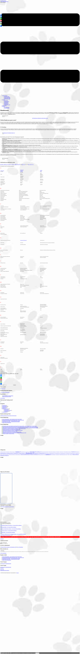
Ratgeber (3, 99)
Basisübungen (6, 409)
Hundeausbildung (4, 95)
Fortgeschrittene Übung (7, 410)
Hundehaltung (6, 102)
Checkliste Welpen (11, 433)
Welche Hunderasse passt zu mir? (64, 454)
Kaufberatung (77, 453)
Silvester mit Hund (41, 454)
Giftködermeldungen (7, 104)
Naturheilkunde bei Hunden (18, 430)
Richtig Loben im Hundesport (6, 422)
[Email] (40, 381)
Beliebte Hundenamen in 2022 (15, 429)
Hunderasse (30, 453)
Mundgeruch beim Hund (12, 454)
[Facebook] (40, 375)
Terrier (41, 171)
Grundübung (38, 451)
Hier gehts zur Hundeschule (5, 392)
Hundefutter (16, 453)
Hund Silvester (68, 453)
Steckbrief (48, 454)
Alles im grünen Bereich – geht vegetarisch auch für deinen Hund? (12, 419)
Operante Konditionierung (25, 454)
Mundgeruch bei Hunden (6, 454)
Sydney (18, 572)
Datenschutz (2, 569)
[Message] (40, 382)
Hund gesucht (47, 453)
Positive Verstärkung (35, 454)
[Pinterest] (40, 379)
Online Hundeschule (7, 97)
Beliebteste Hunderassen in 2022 (21, 432)
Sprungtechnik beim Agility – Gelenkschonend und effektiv (11, 421)
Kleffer (1, 454)
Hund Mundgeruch (57, 453)
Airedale (41, 170)
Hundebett (73, 451)
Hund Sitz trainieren (73, 453)
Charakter (18, 451)
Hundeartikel (6, 100)
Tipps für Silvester (53, 454)
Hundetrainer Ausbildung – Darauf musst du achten (18, 428)
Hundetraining (42, 453)
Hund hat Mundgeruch (52, 453)
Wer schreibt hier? (6, 107)
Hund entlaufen (22, 453)
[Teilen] (40, 384)
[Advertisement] (6, 442)
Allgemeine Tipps (6, 96)
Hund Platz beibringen (63, 453)
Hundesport (36, 453)
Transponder (58, 454)
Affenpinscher (2, 170)
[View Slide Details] (8, 396)
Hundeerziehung (10, 453)
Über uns (3, 106)
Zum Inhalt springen (3, 0)
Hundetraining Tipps (5, 408)
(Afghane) (21, 171)
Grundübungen (6, 411)
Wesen (7, 455)
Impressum (2, 538)
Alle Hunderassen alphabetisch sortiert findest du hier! (40, 118)
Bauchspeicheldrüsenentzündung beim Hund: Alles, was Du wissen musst (13, 557)
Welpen (71, 454)
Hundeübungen (6, 103)
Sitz (44, 454)
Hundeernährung (6, 101)
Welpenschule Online (7, 98)
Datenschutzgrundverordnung (4, 570)
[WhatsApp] (40, 378)
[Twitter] (40, 376)
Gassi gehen (33, 451)
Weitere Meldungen (3, 535)
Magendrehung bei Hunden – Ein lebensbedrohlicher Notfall (11, 420)
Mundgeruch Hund (18, 454)
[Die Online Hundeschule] (4, 1)
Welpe (69, 454)
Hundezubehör (4, 105)
